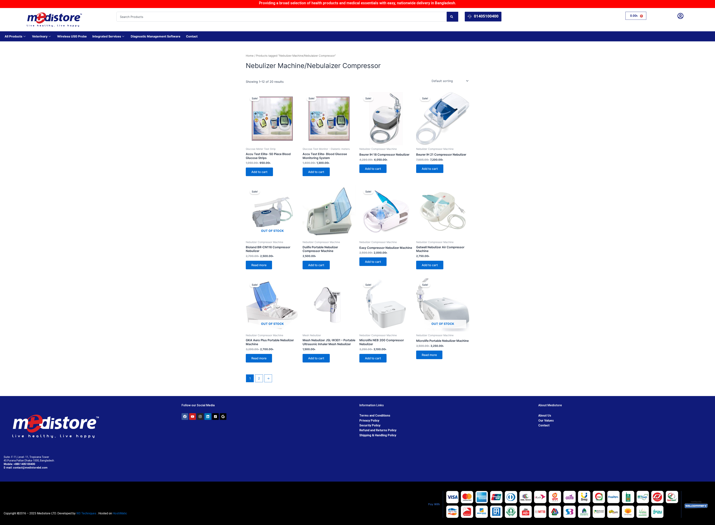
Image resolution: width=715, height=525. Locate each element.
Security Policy (369, 425)
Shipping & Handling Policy (377, 435)
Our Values (546, 420)
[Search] (452, 17)
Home (250, 55)
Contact (192, 36)
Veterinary (39, 36)
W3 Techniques (86, 513)
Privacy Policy (369, 420)
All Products (13, 36)
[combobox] (281, 17)
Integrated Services (106, 36)
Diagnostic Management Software (155, 36)
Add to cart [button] (259, 172)
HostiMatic (120, 513)
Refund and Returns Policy (377, 430)
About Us (544, 415)
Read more (258, 265)
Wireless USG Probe (72, 36)
